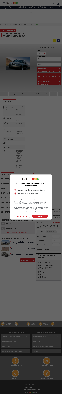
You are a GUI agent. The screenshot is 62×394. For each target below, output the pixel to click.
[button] (31, 197)
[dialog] (31, 197)
